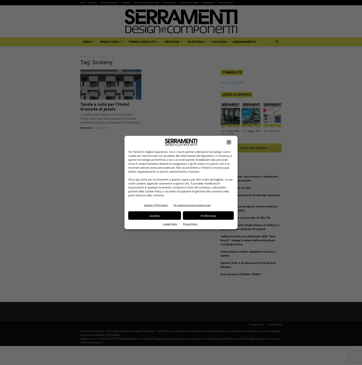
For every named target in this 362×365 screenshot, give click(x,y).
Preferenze (208, 215)
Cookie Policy (170, 224)
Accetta (155, 215)
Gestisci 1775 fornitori (156, 205)
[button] (229, 142)
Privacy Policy (190, 224)
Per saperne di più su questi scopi (192, 205)
